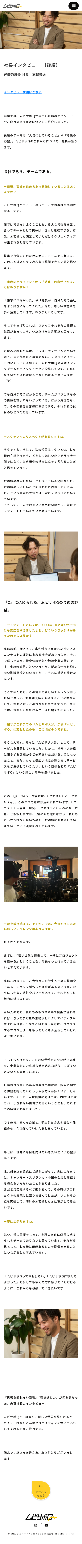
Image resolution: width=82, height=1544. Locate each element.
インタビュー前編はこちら (23, 92)
